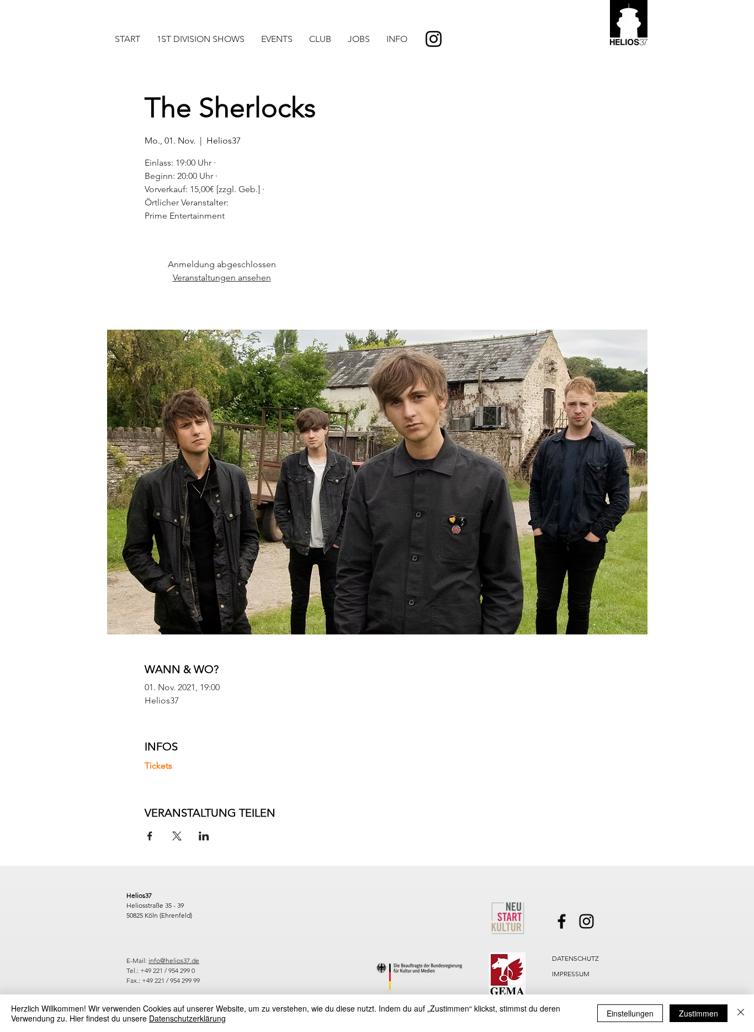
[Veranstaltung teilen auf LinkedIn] (204, 836)
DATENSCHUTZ (575, 958)
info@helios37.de (173, 960)
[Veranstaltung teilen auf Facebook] (150, 836)
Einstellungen (630, 1013)
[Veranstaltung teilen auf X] (177, 836)
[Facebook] (561, 921)
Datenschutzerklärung (187, 1018)
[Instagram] (433, 39)
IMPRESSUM (571, 974)
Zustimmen (698, 1013)
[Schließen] (740, 1013)
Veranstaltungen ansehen (222, 277)
